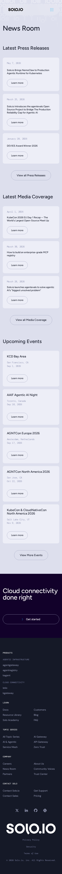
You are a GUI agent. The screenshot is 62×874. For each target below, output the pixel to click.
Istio (5, 687)
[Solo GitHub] (36, 810)
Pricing (37, 795)
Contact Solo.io (11, 790)
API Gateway (41, 741)
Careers (7, 763)
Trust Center (41, 774)
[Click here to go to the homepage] (15, 9)
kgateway (8, 693)
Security (31, 846)
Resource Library (12, 714)
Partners (7, 774)
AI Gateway (40, 736)
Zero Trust (39, 747)
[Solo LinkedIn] (26, 810)
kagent (6, 675)
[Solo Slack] (45, 810)
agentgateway (11, 665)
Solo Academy (11, 720)
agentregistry (10, 670)
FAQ (36, 720)
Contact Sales (10, 795)
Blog (36, 714)
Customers (40, 709)
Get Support (41, 790)
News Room (9, 768)
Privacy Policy (31, 840)
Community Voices (44, 768)
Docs (5, 709)
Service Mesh (10, 747)
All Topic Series (11, 736)
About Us (39, 763)
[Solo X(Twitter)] (17, 810)
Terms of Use (31, 853)
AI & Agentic (9, 741)
